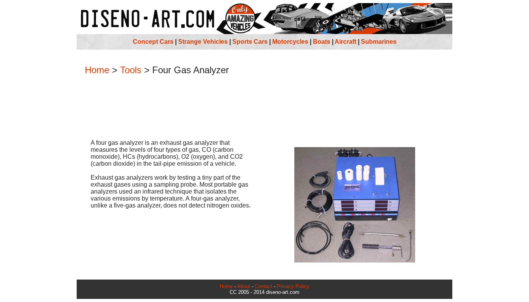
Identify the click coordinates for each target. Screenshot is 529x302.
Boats (321, 41)
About (243, 286)
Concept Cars (153, 41)
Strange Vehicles (203, 41)
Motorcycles (290, 41)
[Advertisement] (264, 108)
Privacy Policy (293, 286)
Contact (263, 286)
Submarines (379, 41)
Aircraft (345, 41)
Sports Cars (250, 41)
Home (97, 70)
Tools (130, 70)
